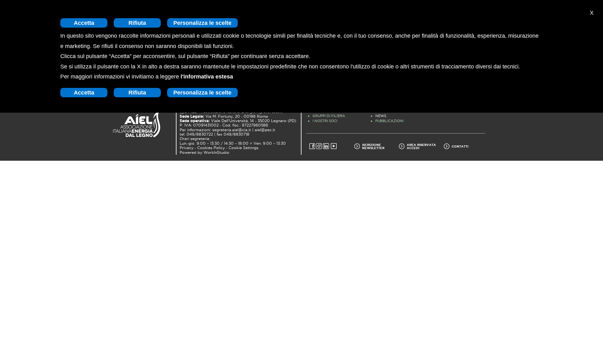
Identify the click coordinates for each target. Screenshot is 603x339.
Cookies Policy (211, 148)
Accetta (84, 23)
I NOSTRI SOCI (324, 121)
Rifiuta (137, 23)
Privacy (186, 148)
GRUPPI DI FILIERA (328, 116)
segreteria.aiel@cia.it (231, 130)
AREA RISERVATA (421, 145)
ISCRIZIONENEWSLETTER (373, 146)
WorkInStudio (216, 152)
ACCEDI (413, 148)
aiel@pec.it (265, 130)
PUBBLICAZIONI (389, 121)
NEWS (380, 116)
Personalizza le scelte (202, 23)
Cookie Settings (243, 148)
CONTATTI (460, 146)
